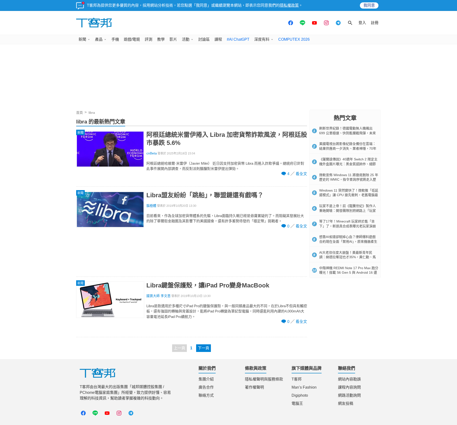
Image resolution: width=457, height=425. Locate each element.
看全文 (301, 174)
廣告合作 (206, 387)
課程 (218, 39)
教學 (161, 39)
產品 (99, 39)
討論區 (204, 39)
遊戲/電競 (132, 39)
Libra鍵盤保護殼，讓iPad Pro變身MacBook (207, 285)
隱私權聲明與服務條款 (264, 379)
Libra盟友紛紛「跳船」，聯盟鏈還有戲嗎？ (204, 195)
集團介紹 (206, 379)
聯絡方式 (206, 395)
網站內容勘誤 (349, 379)
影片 (173, 39)
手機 (115, 39)
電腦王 (297, 403)
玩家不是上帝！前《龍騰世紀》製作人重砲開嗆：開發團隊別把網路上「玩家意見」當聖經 (347, 210)
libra (92, 112)
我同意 (369, 5)
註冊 (374, 23)
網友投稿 (345, 403)
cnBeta (151, 153)
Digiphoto (300, 395)
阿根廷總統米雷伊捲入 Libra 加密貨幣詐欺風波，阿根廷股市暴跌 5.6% (226, 138)
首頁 (79, 112)
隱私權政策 (289, 5)
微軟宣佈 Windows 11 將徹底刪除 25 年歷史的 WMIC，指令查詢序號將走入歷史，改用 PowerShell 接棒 (348, 179)
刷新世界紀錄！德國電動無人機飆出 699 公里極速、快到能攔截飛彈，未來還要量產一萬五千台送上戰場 (347, 132)
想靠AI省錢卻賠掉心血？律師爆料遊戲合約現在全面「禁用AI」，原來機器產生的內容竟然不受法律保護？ (348, 241)
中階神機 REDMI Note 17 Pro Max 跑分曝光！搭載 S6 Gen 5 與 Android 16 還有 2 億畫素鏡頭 (348, 272)
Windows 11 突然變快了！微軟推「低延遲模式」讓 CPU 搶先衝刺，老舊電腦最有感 (348, 195)
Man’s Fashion (304, 387)
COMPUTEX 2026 (294, 39)
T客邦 (297, 379)
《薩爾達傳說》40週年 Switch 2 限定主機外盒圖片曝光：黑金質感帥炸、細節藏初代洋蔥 (348, 163)
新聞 (82, 39)
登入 (362, 23)
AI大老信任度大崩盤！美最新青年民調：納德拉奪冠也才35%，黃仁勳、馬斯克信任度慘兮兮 (347, 257)
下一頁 (203, 348)
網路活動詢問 (349, 395)
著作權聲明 (254, 387)
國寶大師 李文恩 (158, 296)
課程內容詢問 (349, 387)
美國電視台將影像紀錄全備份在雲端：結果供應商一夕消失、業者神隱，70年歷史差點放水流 (347, 148)
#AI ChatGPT (238, 39)
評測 (148, 39)
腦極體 (151, 206)
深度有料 (261, 39)
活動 (185, 39)
